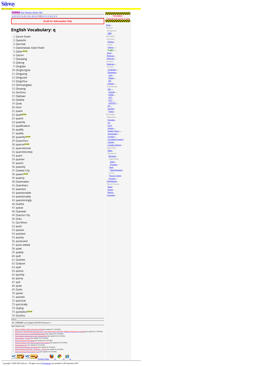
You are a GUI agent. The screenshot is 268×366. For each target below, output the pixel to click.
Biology (111, 192)
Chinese (111, 47)
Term (22, 12)
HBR (110, 33)
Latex (110, 75)
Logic (110, 125)
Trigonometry (113, 134)
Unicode (111, 92)
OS (109, 106)
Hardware (110, 58)
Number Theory (113, 131)
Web (109, 89)
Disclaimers (46, 363)
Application (112, 70)
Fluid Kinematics (116, 170)
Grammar (28, 12)
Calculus (111, 142)
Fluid (111, 167)
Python (111, 111)
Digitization (112, 72)
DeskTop (111, 109)
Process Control (115, 176)
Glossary (35, 12)
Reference (110, 56)
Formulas (111, 120)
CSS (110, 98)
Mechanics (112, 156)
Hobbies (111, 42)
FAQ (40, 12)
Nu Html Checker (43, 359)
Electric (110, 190)
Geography (111, 195)
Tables (110, 151)
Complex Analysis (114, 145)
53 (55, 359)
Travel (109, 53)
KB (109, 81)
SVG (110, 100)
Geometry (111, 137)
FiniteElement (112, 181)
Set (109, 123)
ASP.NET (112, 103)
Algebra (111, 128)
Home (108, 25)
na (63, 359)
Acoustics (112, 178)
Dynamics (113, 164)
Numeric (111, 84)
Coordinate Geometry (115, 139)
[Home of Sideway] (8, 4)
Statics (112, 162)
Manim (111, 78)
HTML (111, 95)
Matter (110, 187)
